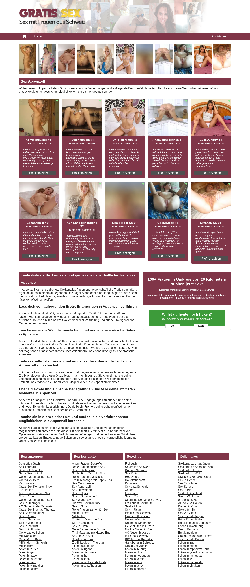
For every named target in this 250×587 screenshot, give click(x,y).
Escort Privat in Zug (191, 526)
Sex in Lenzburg (82, 522)
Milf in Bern (26, 545)
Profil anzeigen (39, 172)
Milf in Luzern (80, 512)
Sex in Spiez (80, 493)
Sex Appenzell (81, 486)
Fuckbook (131, 493)
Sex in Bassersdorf (84, 496)
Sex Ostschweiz (188, 483)
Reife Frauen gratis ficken (88, 476)
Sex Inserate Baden (191, 539)
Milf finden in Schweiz (33, 542)
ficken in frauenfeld (190, 562)
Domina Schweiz (136, 470)
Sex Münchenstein (84, 483)
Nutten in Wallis (135, 519)
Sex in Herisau (187, 480)
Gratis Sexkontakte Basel (194, 476)
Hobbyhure (132, 476)
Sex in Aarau (27, 516)
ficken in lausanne (30, 559)
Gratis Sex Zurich (136, 545)
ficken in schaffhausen (86, 565)
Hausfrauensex (135, 480)
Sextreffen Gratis (29, 463)
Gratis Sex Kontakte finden (36, 486)
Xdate (129, 489)
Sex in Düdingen (30, 503)
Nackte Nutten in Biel (138, 529)
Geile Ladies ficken (31, 532)
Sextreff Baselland (190, 493)
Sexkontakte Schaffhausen (195, 466)
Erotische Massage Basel (88, 519)
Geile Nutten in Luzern (139, 526)
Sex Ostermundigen (32, 512)
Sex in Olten (80, 526)
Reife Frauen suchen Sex (88, 466)
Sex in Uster (133, 509)
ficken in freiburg (135, 549)
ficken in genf (27, 552)
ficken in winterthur (31, 565)
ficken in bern (27, 562)
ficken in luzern (28, 568)
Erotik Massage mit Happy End (92, 480)
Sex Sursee (185, 486)
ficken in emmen (135, 568)
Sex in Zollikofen (30, 529)
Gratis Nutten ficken (137, 516)
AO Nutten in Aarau (137, 532)
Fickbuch (131, 463)
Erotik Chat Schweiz (138, 512)
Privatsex (131, 483)
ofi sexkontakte (187, 499)
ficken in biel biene (84, 552)
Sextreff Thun (133, 506)
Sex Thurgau (27, 466)
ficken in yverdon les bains (195, 552)
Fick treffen (26, 489)
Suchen (38, 36)
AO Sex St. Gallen (190, 503)
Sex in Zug (132, 496)
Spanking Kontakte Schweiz (143, 499)
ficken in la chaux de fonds (89, 562)
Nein (201, 325)
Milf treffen (78, 516)
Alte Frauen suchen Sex (34, 493)
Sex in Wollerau (188, 496)
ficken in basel (28, 555)
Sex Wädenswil (82, 499)
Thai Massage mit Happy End (91, 532)
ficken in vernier (135, 559)
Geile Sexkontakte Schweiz (90, 529)
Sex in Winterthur (30, 522)
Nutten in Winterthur (138, 522)
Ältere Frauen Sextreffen (88, 463)
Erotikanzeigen (188, 532)
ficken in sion (133, 562)
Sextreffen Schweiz (137, 466)
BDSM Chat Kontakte (139, 539)
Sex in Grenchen (30, 519)
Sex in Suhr (79, 506)
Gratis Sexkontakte (31, 473)
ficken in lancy (134, 565)
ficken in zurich (28, 549)
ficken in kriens (187, 545)
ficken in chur (133, 552)
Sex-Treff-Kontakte (31, 470)
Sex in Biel (185, 489)
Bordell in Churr (188, 506)
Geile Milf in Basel (30, 539)
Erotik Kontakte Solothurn (194, 522)
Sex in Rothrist (28, 526)
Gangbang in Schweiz (139, 542)
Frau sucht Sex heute (139, 503)
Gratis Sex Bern (29, 480)
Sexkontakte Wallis (190, 473)
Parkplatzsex (27, 483)
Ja (172, 325)
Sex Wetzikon (187, 512)
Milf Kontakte (27, 535)
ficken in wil (185, 559)
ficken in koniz (81, 559)
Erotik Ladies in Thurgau (88, 542)
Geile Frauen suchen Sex (35, 476)
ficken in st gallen (83, 545)
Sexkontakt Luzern (190, 470)
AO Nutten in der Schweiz (35, 506)
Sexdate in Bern (82, 539)
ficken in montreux (190, 555)
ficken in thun (80, 555)
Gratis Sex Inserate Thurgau (37, 509)
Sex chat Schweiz (136, 486)
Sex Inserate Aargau (191, 516)
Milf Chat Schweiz (136, 535)
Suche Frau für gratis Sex (88, 473)
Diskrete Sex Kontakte (86, 503)
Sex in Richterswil (83, 470)
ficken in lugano (82, 549)
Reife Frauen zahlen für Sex (90, 509)
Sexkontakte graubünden (194, 463)
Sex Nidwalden (82, 489)
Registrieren (219, 36)
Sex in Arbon (27, 496)
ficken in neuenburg (138, 555)
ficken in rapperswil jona (194, 549)
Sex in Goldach (188, 529)
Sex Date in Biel (82, 535)
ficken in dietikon (189, 565)
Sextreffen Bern (188, 509)
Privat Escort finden (190, 519)
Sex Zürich (132, 473)
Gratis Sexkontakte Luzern (195, 535)
